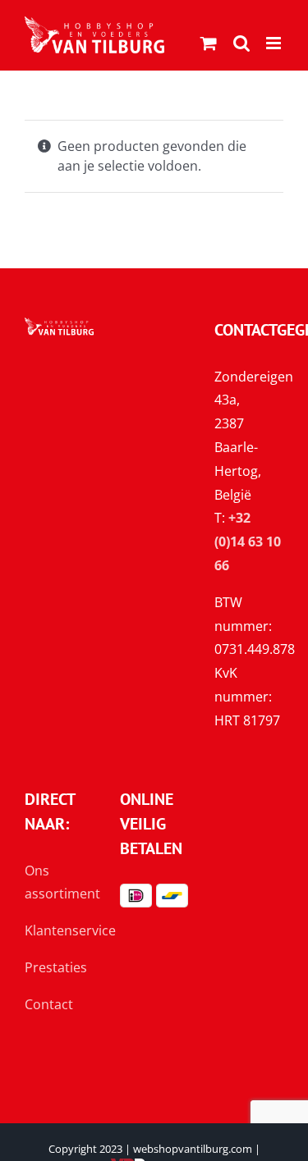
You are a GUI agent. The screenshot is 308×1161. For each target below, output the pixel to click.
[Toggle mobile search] (241, 43)
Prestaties (56, 967)
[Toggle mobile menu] (274, 43)
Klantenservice (70, 930)
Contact (49, 1004)
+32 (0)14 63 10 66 (247, 541)
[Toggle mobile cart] (208, 43)
